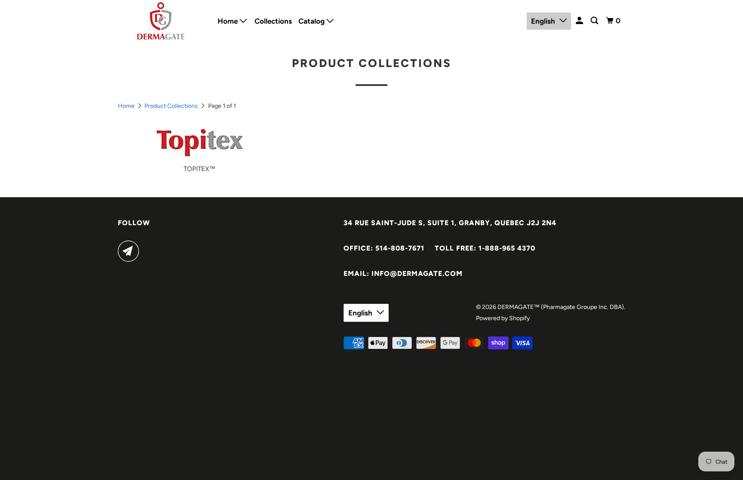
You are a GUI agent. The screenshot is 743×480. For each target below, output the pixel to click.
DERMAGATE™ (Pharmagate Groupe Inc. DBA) (560, 307)
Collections (273, 21)
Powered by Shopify (503, 318)
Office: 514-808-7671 (384, 248)
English (543, 21)
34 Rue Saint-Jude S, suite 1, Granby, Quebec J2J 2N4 (450, 223)
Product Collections (171, 106)
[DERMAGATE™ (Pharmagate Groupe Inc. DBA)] (162, 21)
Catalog (312, 21)
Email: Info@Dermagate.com (403, 273)
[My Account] (580, 20)
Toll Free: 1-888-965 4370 (485, 248)
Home (228, 21)
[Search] (595, 20)
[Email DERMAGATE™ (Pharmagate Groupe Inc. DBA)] (131, 251)
